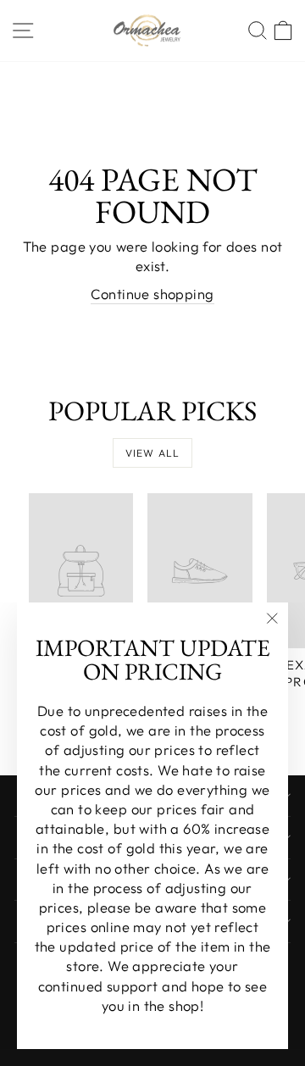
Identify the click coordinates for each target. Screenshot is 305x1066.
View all (152, 453)
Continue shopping (152, 294)
